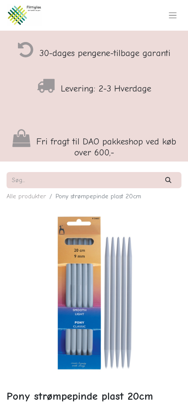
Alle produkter (26, 196)
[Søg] (168, 180)
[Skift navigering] (173, 15)
